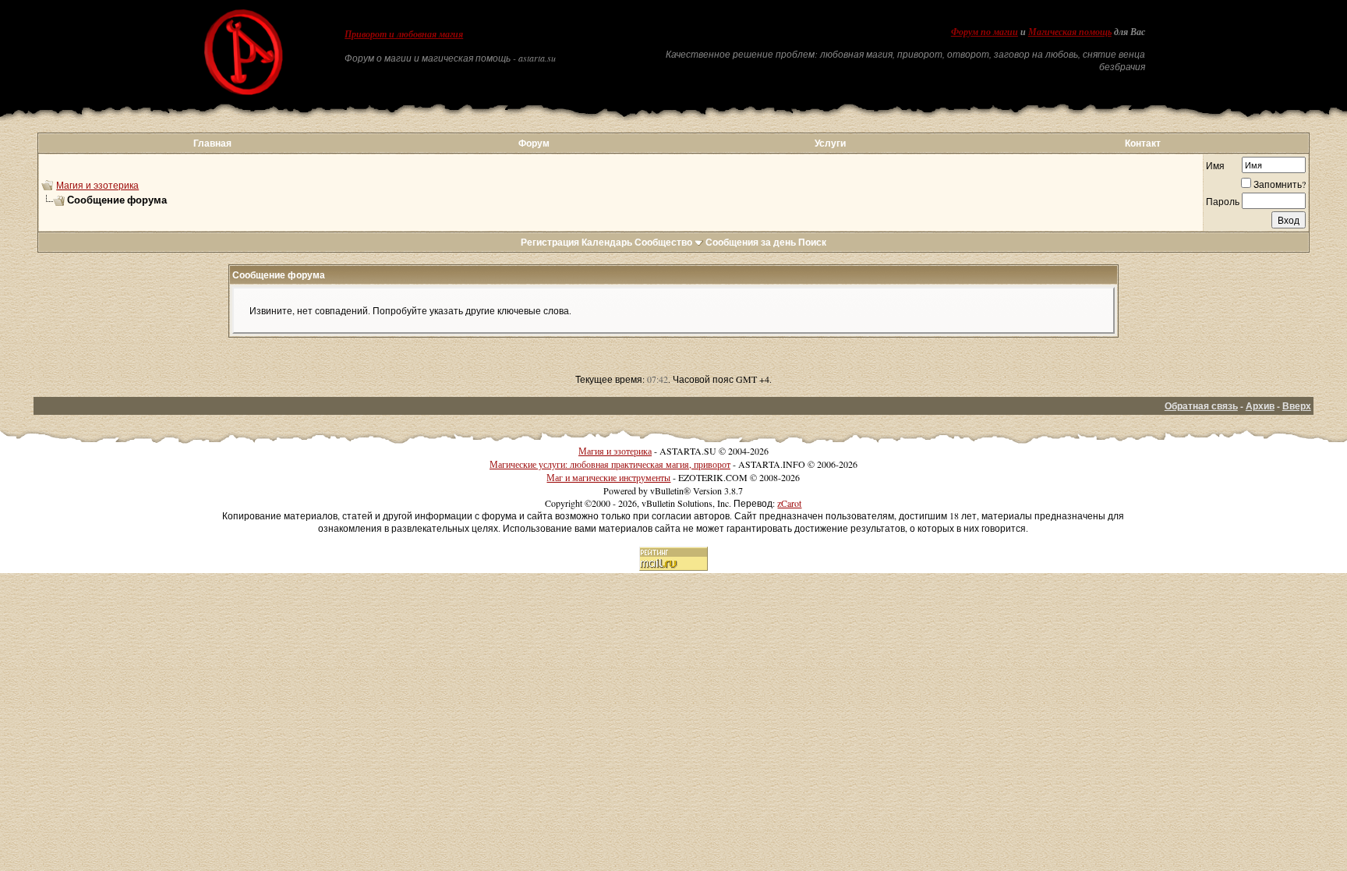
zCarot (789, 503)
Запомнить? (1279, 184)
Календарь (607, 242)
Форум (534, 143)
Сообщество (663, 242)
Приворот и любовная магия (404, 34)
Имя (1215, 165)
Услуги (830, 143)
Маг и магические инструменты (608, 477)
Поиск (812, 242)
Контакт (1143, 143)
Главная (212, 143)
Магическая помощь (1070, 32)
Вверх (1296, 405)
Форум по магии (984, 32)
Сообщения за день (750, 242)
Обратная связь (1201, 405)
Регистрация (550, 242)
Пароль (1222, 201)
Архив (1260, 405)
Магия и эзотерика (97, 185)
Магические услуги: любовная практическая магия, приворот (610, 464)
